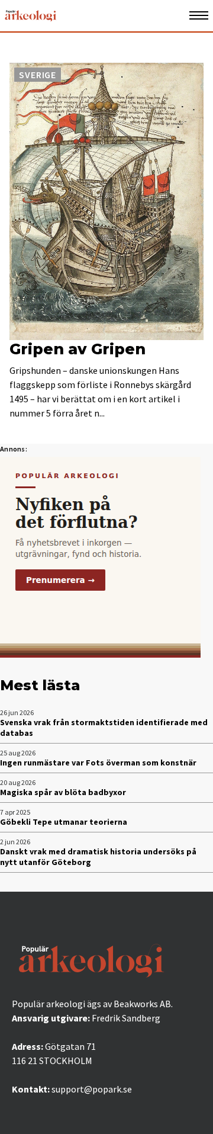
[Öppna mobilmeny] (198, 15)
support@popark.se (91, 1089)
